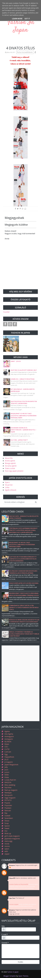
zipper (7, 854)
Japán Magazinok (11, 764)
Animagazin (9, 736)
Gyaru (7, 482)
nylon (7, 849)
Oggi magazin (10, 798)
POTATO (8, 800)
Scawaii (7, 815)
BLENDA (8, 741)
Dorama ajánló (11, 466)
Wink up (8, 833)
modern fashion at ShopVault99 (18, 884)
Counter (6, 312)
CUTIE (7, 749)
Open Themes (23, 976)
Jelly (6, 767)
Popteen (8, 808)
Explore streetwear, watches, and (22, 878)
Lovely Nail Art (10, 780)
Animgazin (9, 739)
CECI (6, 747)
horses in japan (13, 904)
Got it (27, 19)
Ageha (7, 731)
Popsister (8, 805)
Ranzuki (8, 810)
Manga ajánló (10, 463)
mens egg (8, 841)
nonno (7, 846)
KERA (7, 775)
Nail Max (8, 787)
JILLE (6, 759)
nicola (7, 844)
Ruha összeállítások (25, 52)
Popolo (7, 803)
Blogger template (9, 976)
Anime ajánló (10, 461)
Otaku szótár (10, 468)
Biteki (7, 744)
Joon (6, 769)
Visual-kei (9, 485)
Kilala (7, 777)
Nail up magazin (11, 790)
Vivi (6, 831)
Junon (7, 772)
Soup (7, 823)
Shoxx (7, 821)
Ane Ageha (9, 734)
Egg (6, 754)
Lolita (7, 487)
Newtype (8, 792)
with (6, 851)
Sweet (7, 828)
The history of (16, 898)
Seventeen (9, 818)
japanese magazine (12, 838)
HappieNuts (9, 757)
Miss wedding (10, 785)
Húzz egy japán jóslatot (14, 471)
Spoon (7, 826)
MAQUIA (8, 782)
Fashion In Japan (20, 26)
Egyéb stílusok (10, 490)
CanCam (8, 752)
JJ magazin (9, 762)
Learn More (17, 19)
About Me (9, 458)
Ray (6, 813)
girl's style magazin (12, 836)
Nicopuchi (8, 795)
